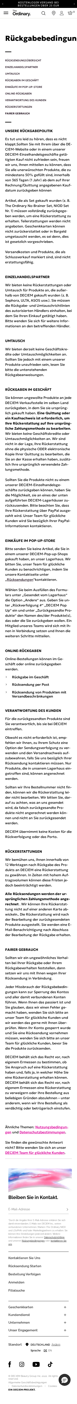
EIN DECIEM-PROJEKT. (21, 1389)
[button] (65, 1380)
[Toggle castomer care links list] (65, 1315)
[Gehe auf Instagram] (21, 1364)
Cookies (52, 1386)
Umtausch (12, 73)
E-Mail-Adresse (19, 1209)
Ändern (56, 1344)
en (50, 1350)
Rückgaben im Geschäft (22, 80)
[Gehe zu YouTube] (36, 1364)
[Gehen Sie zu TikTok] (50, 1364)
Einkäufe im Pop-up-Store (23, 86)
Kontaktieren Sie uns (24, 1258)
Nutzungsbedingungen (33, 1241)
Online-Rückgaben (18, 93)
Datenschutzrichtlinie (54, 1237)
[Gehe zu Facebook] (9, 1364)
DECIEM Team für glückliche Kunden (35, 1152)
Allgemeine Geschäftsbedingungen (27, 1382)
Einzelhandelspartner (21, 67)
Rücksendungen (20, 579)
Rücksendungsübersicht (23, 60)
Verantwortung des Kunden (25, 100)
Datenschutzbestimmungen (42, 1132)
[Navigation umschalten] (6, 13)
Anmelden (16, 1282)
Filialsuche (16, 1290)
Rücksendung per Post (30, 685)
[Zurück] (2, 3)
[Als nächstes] (74, 3)
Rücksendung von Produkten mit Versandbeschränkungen (39, 694)
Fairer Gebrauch (17, 113)
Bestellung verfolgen (24, 1274)
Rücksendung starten (24, 1266)
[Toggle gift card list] (65, 1307)
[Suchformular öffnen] (43, 13)
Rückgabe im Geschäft (30, 677)
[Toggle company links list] (65, 1322)
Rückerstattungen (18, 106)
